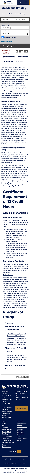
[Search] (27, 34)
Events (4, 423)
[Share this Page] (22, 51)
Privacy (19, 436)
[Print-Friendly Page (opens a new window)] (25, 51)
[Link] (8, 2)
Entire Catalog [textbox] (6, 28)
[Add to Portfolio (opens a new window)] (20, 51)
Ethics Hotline (20, 432)
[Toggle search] (20, 2)
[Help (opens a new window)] (27, 51)
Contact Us (23, 408)
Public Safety (20, 421)
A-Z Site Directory (7, 436)
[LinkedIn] (19, 459)
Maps (4, 425)
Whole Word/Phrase (10, 37)
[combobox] (15, 19)
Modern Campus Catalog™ (18, 472)
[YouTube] (23, 459)
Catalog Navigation (9, 46)
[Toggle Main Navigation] (26, 2)
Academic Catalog (19, 13)
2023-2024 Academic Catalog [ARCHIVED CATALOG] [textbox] (15, 20)
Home (3, 13)
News (4, 421)
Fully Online (19, 62)
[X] (15, 459)
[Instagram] (11, 459)
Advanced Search (6, 41)
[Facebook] (6, 459)
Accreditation (20, 431)
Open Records (21, 434)
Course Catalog (7, 440)
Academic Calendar (8, 442)
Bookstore (5, 438)
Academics (10, 13)
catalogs (7, 468)
